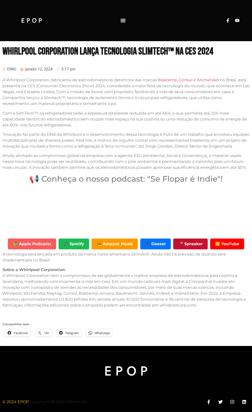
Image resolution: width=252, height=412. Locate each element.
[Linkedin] (244, 401)
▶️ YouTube (227, 243)
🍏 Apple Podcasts (32, 243)
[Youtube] (237, 20)
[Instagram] (232, 401)
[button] (123, 21)
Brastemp (167, 80)
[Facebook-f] (228, 20)
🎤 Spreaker (190, 243)
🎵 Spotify (73, 243)
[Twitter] (220, 401)
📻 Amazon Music (114, 243)
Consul (186, 80)
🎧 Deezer (155, 243)
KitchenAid (208, 80)
